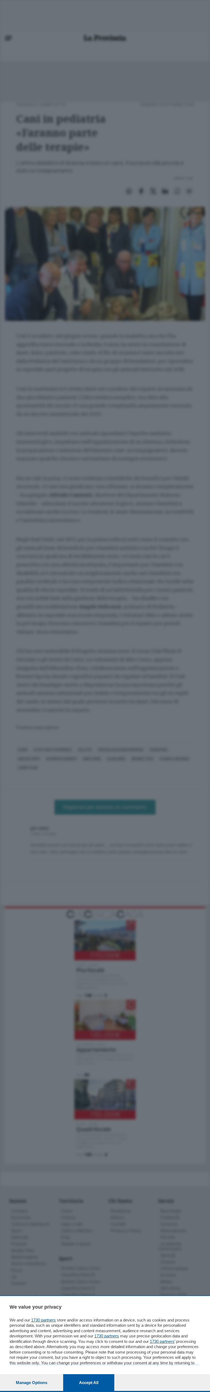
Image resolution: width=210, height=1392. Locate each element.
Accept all (88, 1382)
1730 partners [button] (43, 1320)
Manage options (31, 1382)
